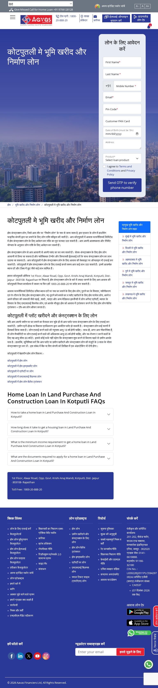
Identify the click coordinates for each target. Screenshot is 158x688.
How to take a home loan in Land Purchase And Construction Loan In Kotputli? (53, 414)
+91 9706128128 (63, 9)
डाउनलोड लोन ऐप (142, 18)
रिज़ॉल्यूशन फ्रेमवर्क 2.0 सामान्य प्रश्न (49, 556)
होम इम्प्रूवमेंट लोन (80, 557)
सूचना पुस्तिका (107, 529)
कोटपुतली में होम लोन (17, 360)
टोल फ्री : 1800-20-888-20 (66, 18)
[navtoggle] (12, 17)
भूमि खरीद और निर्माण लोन (27, 205)
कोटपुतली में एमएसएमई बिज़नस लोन (24, 376)
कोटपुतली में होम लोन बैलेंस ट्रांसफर (24, 382)
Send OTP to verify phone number (122, 185)
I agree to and (121, 170)
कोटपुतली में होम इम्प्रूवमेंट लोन (22, 366)
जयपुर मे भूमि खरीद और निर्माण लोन (132, 285)
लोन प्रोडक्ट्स (17, 578)
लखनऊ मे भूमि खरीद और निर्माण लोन (133, 296)
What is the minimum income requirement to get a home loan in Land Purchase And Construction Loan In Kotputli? (53, 444)
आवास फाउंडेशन (108, 579)
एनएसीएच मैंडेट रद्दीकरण (21, 615)
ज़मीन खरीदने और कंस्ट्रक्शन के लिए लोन (80, 538)
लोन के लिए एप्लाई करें (20, 529)
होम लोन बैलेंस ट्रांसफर (78, 549)
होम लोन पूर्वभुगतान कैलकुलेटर (19, 541)
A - (137, 6)
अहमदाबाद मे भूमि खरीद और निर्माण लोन (132, 261)
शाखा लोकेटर (84, 18)
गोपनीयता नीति (45, 549)
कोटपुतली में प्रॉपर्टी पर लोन (20, 371)
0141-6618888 (136, 555)
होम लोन (76, 529)
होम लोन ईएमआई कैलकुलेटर (18, 551)
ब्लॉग (12, 589)
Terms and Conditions (119, 168)
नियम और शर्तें (16, 610)
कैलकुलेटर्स (15, 534)
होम (9, 205)
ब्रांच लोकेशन (44, 543)
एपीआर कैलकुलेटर (19, 567)
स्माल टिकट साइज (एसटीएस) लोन (80, 579)
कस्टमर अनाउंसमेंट (110, 574)
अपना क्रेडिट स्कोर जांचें (21, 573)
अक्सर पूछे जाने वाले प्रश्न (22, 594)
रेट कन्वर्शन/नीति (108, 549)
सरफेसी (14, 605)
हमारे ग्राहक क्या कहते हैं (21, 600)
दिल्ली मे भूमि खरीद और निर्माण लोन (132, 250)
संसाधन (42, 569)
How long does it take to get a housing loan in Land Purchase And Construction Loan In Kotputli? (51, 429)
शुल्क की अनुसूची (109, 534)
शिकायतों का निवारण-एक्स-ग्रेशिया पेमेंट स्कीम (51, 531)
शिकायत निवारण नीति (111, 554)
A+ (147, 6)
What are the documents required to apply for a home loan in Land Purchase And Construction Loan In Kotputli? (58, 459)
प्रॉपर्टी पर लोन (79, 562)
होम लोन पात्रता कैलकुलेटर (17, 560)
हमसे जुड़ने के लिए (130, 652)
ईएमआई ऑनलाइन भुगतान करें (118, 18)
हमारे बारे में (15, 583)
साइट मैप (42, 563)
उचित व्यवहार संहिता (110, 569)
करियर (97, 20)
